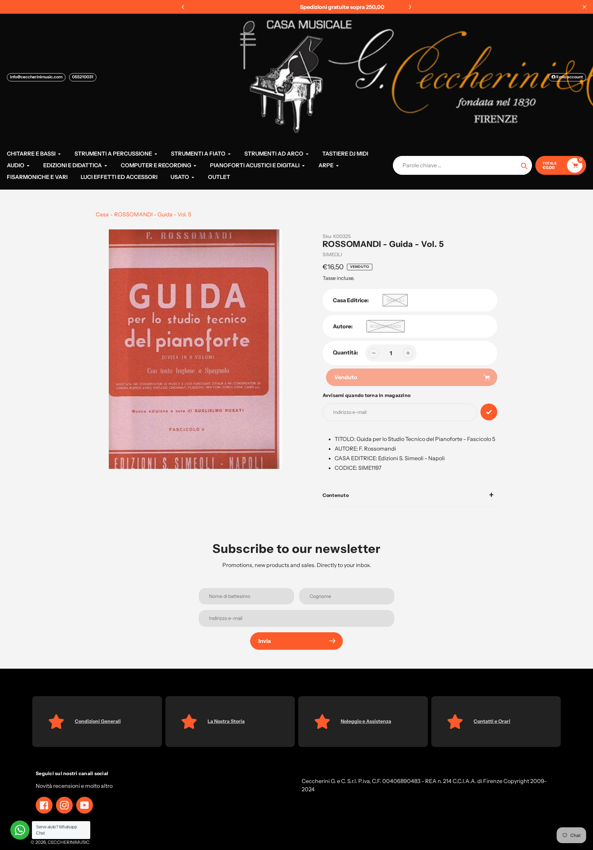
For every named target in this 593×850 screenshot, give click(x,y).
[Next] (409, 6)
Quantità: (345, 352)
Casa (102, 214)
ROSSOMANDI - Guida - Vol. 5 (152, 214)
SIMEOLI (332, 254)
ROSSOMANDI (385, 326)
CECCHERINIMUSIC (69, 842)
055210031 (82, 76)
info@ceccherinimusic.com (36, 76)
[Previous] (183, 6)
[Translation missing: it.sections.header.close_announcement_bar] (584, 6)
